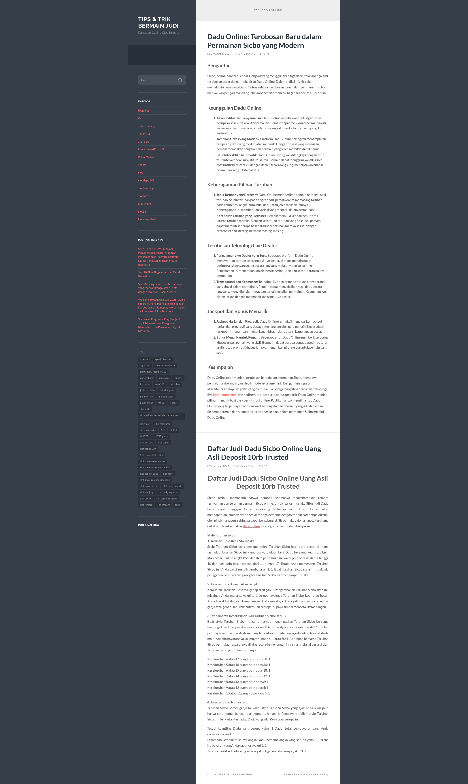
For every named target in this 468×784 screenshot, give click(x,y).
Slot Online (145, 203)
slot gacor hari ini (149, 486)
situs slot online (148, 430)
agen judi (145, 359)
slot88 (142, 211)
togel (177, 504)
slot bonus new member (152, 461)
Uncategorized (147, 219)
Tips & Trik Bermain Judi (158, 22)
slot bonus (163, 442)
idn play (178, 377)
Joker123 (144, 133)
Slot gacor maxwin (172, 486)
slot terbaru (146, 504)
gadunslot (164, 377)
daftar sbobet (147, 377)
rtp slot (161, 402)
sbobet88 (145, 409)
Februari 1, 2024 (219, 53)
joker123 (160, 384)
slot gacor (168, 473)
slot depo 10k (146, 180)
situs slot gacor (162, 423)
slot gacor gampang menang (155, 479)
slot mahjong (147, 492)
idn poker (145, 384)
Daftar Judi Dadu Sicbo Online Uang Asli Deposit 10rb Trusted (264, 452)
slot (140, 172)
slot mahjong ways (168, 492)
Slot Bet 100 (146, 442)
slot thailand (163, 504)
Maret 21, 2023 (218, 465)
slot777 (144, 436)
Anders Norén (308, 774)
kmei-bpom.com (225, 395)
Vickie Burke (245, 53)
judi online (174, 384)
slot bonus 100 (148, 448)
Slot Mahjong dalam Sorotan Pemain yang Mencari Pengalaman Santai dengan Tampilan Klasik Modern (160, 287)
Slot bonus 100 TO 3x (151, 455)
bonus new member (165, 365)
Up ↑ (325, 774)
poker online (146, 402)
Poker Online (146, 157)
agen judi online (162, 359)
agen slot (145, 365)
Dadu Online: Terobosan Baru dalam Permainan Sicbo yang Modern (264, 40)
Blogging (143, 110)
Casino (142, 118)
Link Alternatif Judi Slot (152, 149)
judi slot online (147, 390)
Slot (163, 430)
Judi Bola (143, 141)
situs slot (145, 423)
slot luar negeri (147, 188)
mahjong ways (165, 396)
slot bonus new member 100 (155, 467)
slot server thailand (166, 498)
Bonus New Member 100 (153, 371)
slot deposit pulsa (149, 473)
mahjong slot (147, 396)
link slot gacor (167, 390)
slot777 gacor (160, 436)
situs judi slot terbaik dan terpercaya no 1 (160, 416)
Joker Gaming (146, 126)
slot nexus (144, 196)
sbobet (142, 164)
